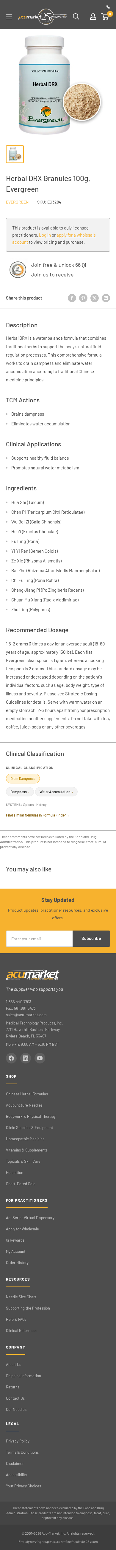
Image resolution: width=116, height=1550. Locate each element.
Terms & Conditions (22, 1452)
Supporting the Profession (28, 1308)
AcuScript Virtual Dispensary (30, 1217)
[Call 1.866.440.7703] (108, 7)
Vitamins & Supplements (27, 1150)
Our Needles (16, 1409)
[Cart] (105, 16)
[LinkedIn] (25, 1058)
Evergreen (17, 201)
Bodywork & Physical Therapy (31, 1116)
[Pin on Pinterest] (83, 297)
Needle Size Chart (21, 1296)
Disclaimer (15, 1463)
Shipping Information (23, 1375)
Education (14, 1172)
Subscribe (91, 938)
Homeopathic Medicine (25, 1138)
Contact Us (15, 1398)
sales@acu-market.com (26, 1014)
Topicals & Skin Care (23, 1161)
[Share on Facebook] (72, 297)
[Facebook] (11, 1058)
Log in (45, 235)
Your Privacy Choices (23, 1486)
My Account (16, 1251)
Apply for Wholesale (22, 1229)
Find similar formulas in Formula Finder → (38, 815)
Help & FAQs (16, 1319)
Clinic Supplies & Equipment (29, 1127)
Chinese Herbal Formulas (27, 1094)
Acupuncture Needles (24, 1105)
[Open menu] (9, 16)
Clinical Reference (21, 1330)
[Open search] (76, 16)
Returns (12, 1387)
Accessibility (16, 1474)
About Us (13, 1364)
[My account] (93, 16)
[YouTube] (40, 1058)
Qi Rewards (15, 1240)
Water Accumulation (56, 792)
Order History (17, 1262)
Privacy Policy (17, 1441)
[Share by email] (106, 297)
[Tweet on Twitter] (94, 297)
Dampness (19, 792)
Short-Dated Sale (20, 1183)
